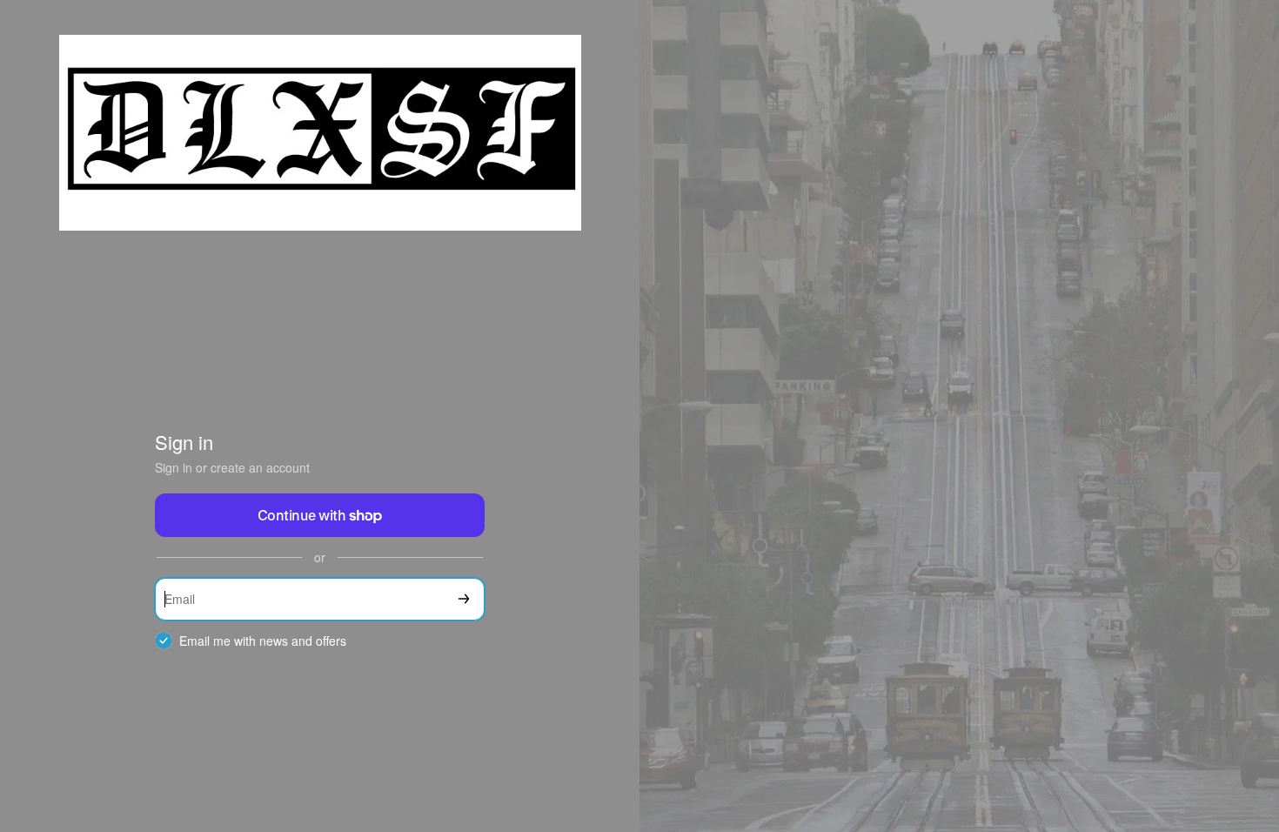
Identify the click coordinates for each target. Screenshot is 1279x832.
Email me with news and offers (262, 641)
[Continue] (464, 599)
